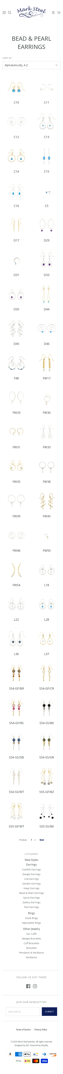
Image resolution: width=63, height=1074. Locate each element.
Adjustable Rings (31, 922)
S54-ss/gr (46, 757)
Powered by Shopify (39, 1045)
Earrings (31, 864)
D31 (16, 275)
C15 (46, 171)
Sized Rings (31, 918)
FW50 (47, 550)
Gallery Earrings (31, 902)
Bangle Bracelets (31, 938)
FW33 (47, 447)
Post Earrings (31, 907)
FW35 (16, 482)
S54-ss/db (16, 757)
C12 (16, 137)
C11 (46, 102)
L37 (46, 654)
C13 (46, 137)
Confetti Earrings (31, 869)
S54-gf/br (16, 688)
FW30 (47, 413)
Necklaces (31, 957)
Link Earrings (31, 878)
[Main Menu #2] (4, 12)
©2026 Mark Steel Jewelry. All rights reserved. (32, 1041)
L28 (46, 620)
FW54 (16, 585)
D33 (46, 275)
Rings (31, 913)
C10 (16, 102)
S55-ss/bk (46, 826)
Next (42, 839)
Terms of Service (23, 1029)
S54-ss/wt (16, 792)
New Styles (31, 860)
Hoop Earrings (31, 888)
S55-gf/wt (16, 826)
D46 (46, 344)
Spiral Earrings (31, 897)
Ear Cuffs (32, 933)
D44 (46, 309)
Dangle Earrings (31, 874)
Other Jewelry (31, 929)
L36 (16, 654)
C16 (16, 206)
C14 (16, 171)
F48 (16, 378)
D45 (16, 344)
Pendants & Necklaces (31, 952)
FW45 (47, 516)
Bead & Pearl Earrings (31, 893)
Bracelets (31, 947)
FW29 (16, 413)
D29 (46, 240)
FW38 (47, 482)
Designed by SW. (22, 1045)
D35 (16, 309)
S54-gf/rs (16, 723)
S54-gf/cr (46, 688)
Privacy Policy (40, 1029)
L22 (16, 620)
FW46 (16, 550)
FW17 (47, 378)
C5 (46, 206)
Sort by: (7, 58)
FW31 (16, 447)
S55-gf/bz (46, 792)
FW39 (16, 516)
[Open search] (9, 12)
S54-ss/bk (46, 723)
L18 (46, 585)
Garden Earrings (31, 883)
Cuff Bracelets (31, 943)
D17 (16, 240)
